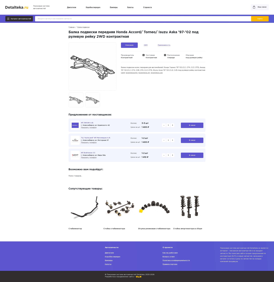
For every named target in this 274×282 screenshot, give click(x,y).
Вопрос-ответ (169, 256)
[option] (76, 99)
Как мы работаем (170, 253)
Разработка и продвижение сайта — (120, 276)
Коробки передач (93, 7)
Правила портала (170, 264)
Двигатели (71, 7)
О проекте (147, 7)
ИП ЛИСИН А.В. (87, 122)
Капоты (130, 7)
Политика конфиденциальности (176, 260)
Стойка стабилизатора (114, 229)
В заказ (192, 125)
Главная (71, 27)
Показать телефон (89, 127)
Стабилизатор (75, 229)
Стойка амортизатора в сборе (187, 229)
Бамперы (114, 7)
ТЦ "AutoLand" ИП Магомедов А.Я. (95, 137)
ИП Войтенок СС (88, 152)
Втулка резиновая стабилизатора (154, 229)
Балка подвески (83, 27)
